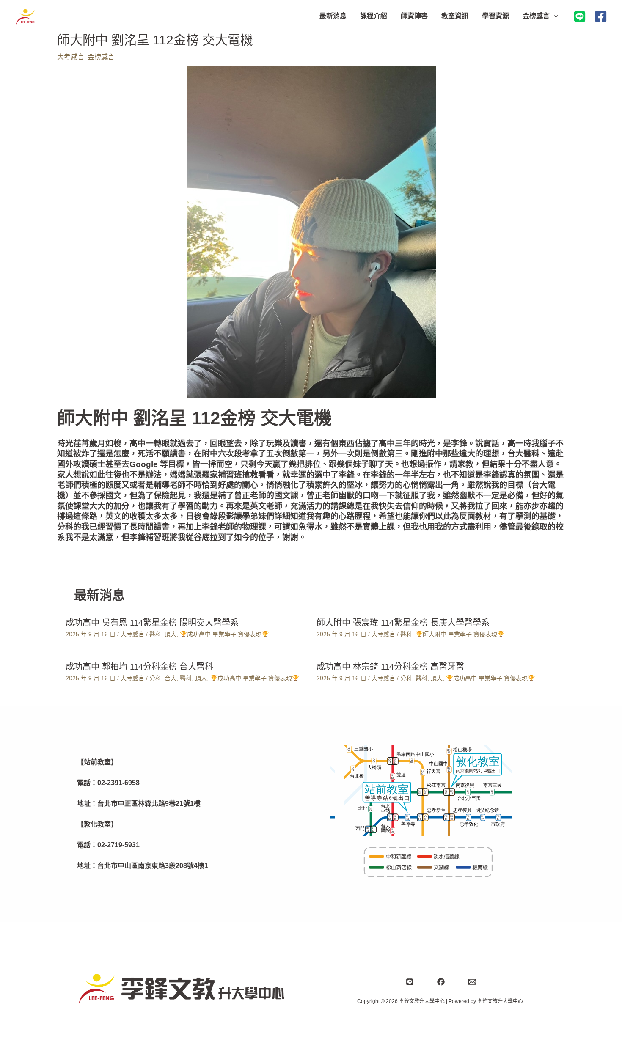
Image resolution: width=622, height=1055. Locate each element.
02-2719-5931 (118, 845)
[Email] (472, 981)
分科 (155, 678)
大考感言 (70, 56)
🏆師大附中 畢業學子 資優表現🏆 (460, 634)
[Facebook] (600, 16)
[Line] (409, 981)
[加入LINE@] (579, 16)
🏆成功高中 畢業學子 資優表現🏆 (224, 634)
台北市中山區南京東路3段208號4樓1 (152, 865)
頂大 (170, 634)
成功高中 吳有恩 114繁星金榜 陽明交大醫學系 (152, 622)
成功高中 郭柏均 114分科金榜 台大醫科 (139, 666)
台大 (170, 678)
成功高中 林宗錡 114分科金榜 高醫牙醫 (390, 666)
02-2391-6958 (118, 782)
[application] (554, 16)
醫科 (155, 634)
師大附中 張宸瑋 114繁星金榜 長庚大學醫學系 (403, 622)
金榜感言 (101, 56)
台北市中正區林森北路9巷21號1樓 (149, 803)
